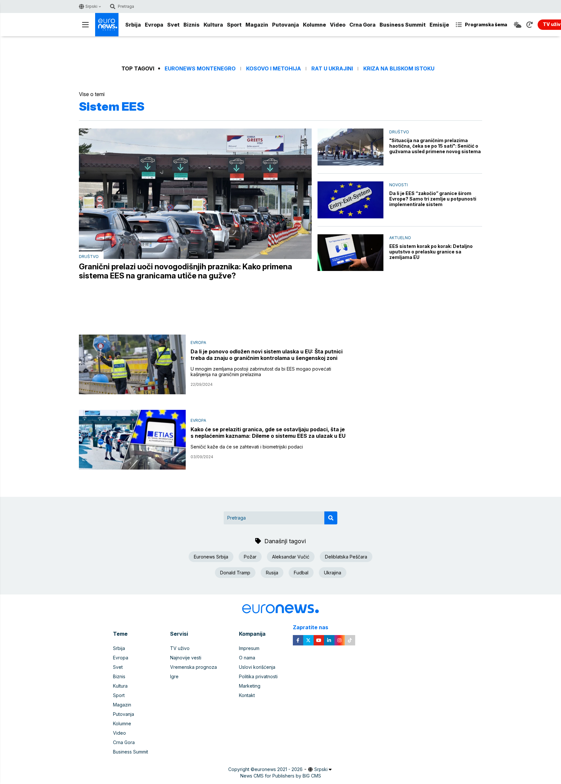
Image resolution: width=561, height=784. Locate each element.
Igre (174, 676)
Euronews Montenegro (200, 69)
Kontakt (247, 695)
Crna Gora (362, 24)
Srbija (133, 24)
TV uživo (180, 648)
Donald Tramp (235, 572)
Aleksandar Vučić (290, 556)
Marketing (249, 686)
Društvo (89, 256)
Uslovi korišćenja (257, 667)
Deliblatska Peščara (346, 556)
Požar (250, 556)
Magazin (256, 24)
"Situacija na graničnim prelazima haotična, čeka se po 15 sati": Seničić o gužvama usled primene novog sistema (435, 146)
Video (337, 24)
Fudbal (301, 572)
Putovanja (285, 24)
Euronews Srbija (211, 556)
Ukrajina (332, 572)
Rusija (272, 572)
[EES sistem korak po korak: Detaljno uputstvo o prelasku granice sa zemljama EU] (350, 252)
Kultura (213, 24)
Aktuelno (400, 237)
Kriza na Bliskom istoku (398, 69)
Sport (234, 24)
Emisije (439, 24)
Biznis (191, 24)
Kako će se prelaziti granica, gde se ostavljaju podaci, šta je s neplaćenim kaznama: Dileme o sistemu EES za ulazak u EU (268, 432)
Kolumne (314, 24)
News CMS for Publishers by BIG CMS (280, 775)
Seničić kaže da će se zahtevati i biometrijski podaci (247, 446)
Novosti (398, 184)
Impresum (249, 648)
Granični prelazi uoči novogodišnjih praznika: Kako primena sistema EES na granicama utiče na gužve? (185, 271)
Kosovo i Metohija (273, 69)
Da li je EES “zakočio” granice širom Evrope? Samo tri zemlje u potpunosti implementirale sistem (432, 198)
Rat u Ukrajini (332, 69)
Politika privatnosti (258, 676)
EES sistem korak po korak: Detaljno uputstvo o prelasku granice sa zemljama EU (431, 251)
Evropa (154, 24)
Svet (173, 24)
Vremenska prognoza (193, 667)
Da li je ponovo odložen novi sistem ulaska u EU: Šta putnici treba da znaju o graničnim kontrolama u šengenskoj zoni (267, 354)
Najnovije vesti (185, 657)
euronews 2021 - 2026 (279, 769)
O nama (247, 657)
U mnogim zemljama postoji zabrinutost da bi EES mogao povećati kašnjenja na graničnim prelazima (261, 371)
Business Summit (403, 24)
